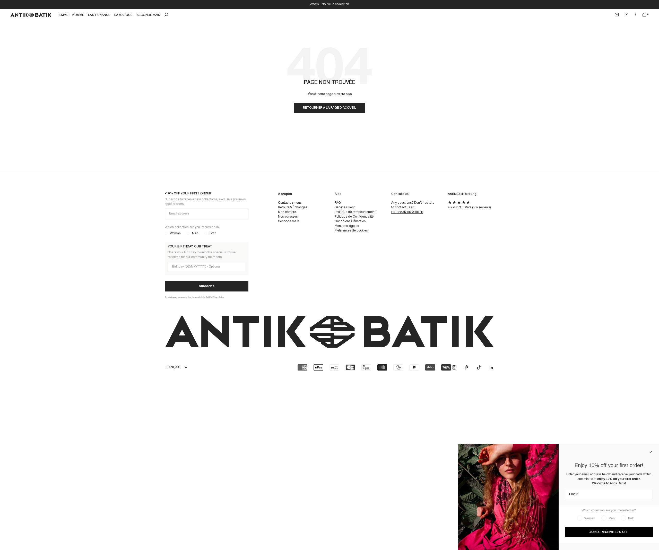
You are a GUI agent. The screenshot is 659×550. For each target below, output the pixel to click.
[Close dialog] (651, 452)
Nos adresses (288, 216)
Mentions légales (347, 226)
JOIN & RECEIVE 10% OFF (608, 532)
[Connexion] (626, 14)
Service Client (345, 207)
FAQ (338, 202)
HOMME (78, 15)
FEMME (63, 15)
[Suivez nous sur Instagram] (454, 367)
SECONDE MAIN (148, 15)
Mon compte (287, 212)
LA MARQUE (123, 15)
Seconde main (288, 221)
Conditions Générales (350, 221)
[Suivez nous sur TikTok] (479, 367)
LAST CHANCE (99, 15)
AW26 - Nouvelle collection (329, 4)
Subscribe (207, 286)
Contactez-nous (289, 202)
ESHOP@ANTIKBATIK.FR (407, 212)
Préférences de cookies (351, 230)
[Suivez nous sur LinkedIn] (491, 367)
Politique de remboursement (355, 212)
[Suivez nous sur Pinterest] (466, 367)
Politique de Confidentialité (354, 216)
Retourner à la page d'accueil (329, 107)
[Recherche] (166, 14)
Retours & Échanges (292, 207)
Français (172, 367)
